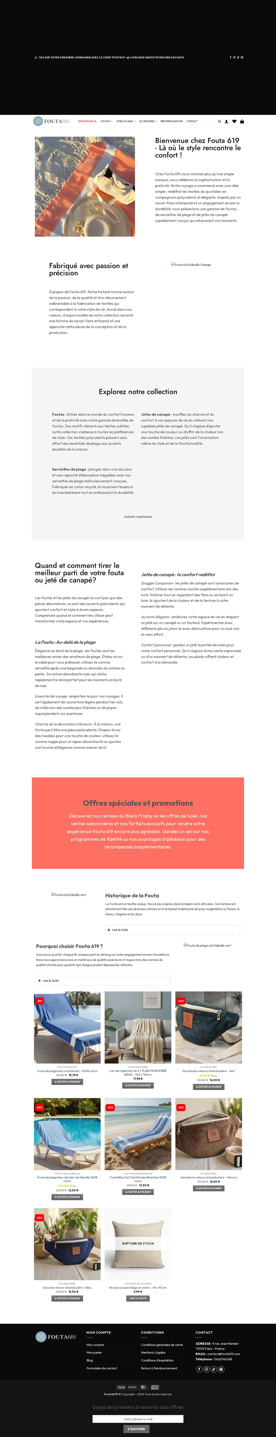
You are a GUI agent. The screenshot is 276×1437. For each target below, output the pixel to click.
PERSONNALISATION (172, 121)
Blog (89, 1360)
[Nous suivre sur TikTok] (238, 57)
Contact (192, 121)
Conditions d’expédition (157, 1360)
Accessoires (146, 121)
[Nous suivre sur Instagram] (234, 57)
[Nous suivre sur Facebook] (230, 57)
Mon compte (95, 1345)
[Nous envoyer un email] (242, 57)
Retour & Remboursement (159, 1368)
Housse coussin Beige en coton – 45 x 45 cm (138, 1287)
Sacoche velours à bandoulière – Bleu (67, 1287)
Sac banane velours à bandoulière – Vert (208, 1071)
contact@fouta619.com (224, 1354)
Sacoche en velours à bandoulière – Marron (209, 1177)
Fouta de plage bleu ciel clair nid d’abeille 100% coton (67, 1179)
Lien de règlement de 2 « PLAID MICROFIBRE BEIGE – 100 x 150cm (138, 1072)
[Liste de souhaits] (234, 121)
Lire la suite (138, 1298)
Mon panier (94, 1352)
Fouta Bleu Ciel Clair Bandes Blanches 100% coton (138, 1179)
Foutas (105, 121)
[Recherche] (219, 121)
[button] (226, 121)
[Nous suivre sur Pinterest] (221, 1369)
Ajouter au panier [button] (67, 1081)
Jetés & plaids (124, 121)
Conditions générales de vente (162, 1345)
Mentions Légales (153, 1352)
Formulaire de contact (101, 1368)
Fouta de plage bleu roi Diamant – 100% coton (67, 1071)
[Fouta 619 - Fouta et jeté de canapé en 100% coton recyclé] (52, 121)
